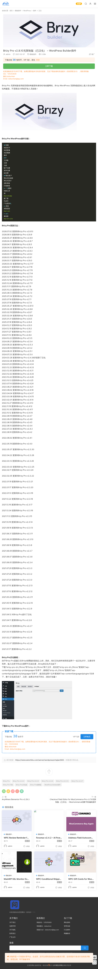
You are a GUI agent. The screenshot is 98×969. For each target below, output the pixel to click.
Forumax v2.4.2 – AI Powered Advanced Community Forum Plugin (49, 837)
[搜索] (86, 3)
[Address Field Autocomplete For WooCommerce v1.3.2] (81, 820)
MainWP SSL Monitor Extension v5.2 (16, 879)
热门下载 (68, 918)
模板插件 (33, 54)
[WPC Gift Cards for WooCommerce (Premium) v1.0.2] (81, 862)
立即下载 (49, 66)
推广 (93, 54)
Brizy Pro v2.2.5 (33, 781)
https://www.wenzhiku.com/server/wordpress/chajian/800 (39, 760)
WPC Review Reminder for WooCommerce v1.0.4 (16, 837)
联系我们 (12, 933)
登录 (38, 60)
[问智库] (6, 4)
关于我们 (12, 922)
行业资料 (67, 930)
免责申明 (12, 926)
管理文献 (67, 926)
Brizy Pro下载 (8, 785)
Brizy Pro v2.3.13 (62, 781)
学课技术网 (58, 965)
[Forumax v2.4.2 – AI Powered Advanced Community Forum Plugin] (49, 820)
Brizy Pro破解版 (35, 785)
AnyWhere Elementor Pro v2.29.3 (15, 799)
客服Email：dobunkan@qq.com (48, 930)
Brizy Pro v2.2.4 (18, 781)
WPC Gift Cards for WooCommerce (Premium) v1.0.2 (81, 879)
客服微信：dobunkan (44, 926)
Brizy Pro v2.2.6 (47, 781)
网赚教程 (67, 933)
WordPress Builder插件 (52, 785)
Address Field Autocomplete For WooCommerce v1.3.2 (81, 837)
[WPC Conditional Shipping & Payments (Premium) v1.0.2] (49, 862)
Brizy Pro (6, 781)
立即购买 (86, 737)
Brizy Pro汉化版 (21, 785)
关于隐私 (12, 930)
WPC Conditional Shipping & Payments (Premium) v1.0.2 (49, 879)
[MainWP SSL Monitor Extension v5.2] (17, 862)
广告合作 (12, 937)
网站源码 (67, 922)
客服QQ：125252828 (44, 922)
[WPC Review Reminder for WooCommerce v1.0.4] (17, 820)
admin (8, 54)
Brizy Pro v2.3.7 (77, 781)
